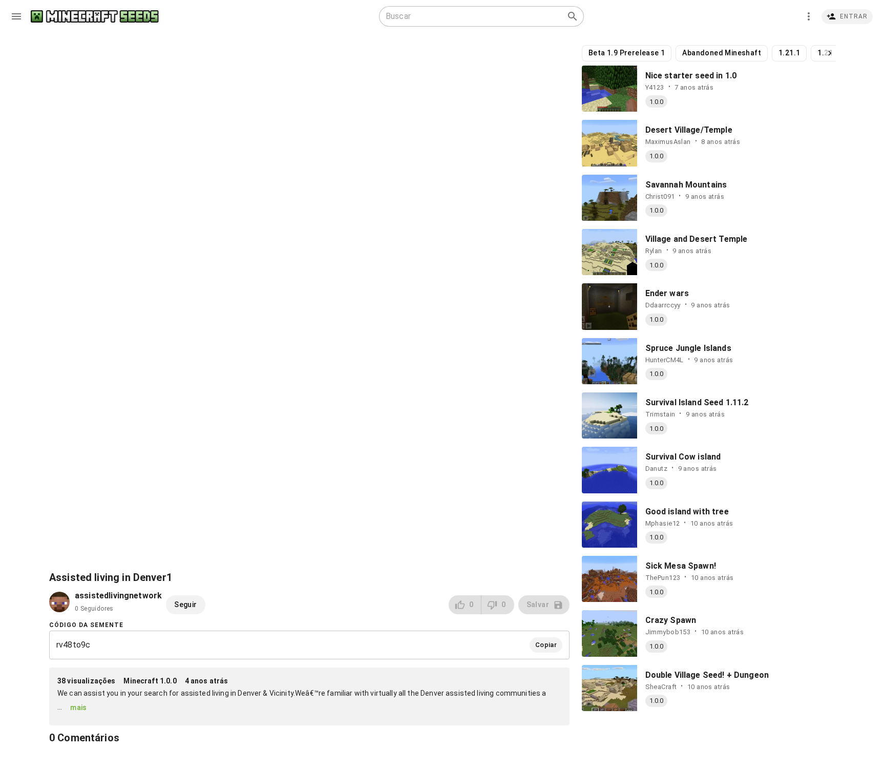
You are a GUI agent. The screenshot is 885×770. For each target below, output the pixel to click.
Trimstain (660, 414)
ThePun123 (663, 577)
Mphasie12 (662, 523)
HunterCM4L (664, 360)
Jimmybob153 (668, 632)
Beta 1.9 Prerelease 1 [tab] (626, 53)
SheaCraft (661, 687)
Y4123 (654, 87)
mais (78, 707)
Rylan (653, 251)
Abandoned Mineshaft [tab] (721, 53)
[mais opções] (808, 16)
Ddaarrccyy (663, 305)
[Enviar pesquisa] (572, 16)
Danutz (656, 468)
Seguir (185, 604)
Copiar (546, 645)
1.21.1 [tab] (789, 53)
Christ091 (660, 196)
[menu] (16, 16)
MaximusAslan (668, 141)
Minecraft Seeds (95, 16)
